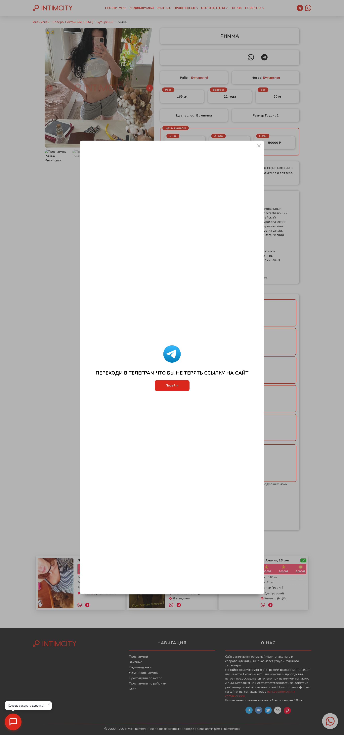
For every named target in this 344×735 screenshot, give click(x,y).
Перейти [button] (172, 386)
